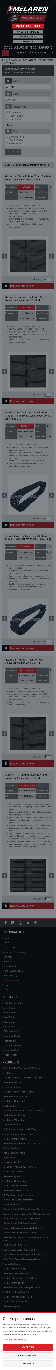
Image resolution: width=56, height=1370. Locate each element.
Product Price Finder (28, 26)
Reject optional (28, 1355)
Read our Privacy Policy (14, 1339)
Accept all (28, 1347)
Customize (28, 1364)
